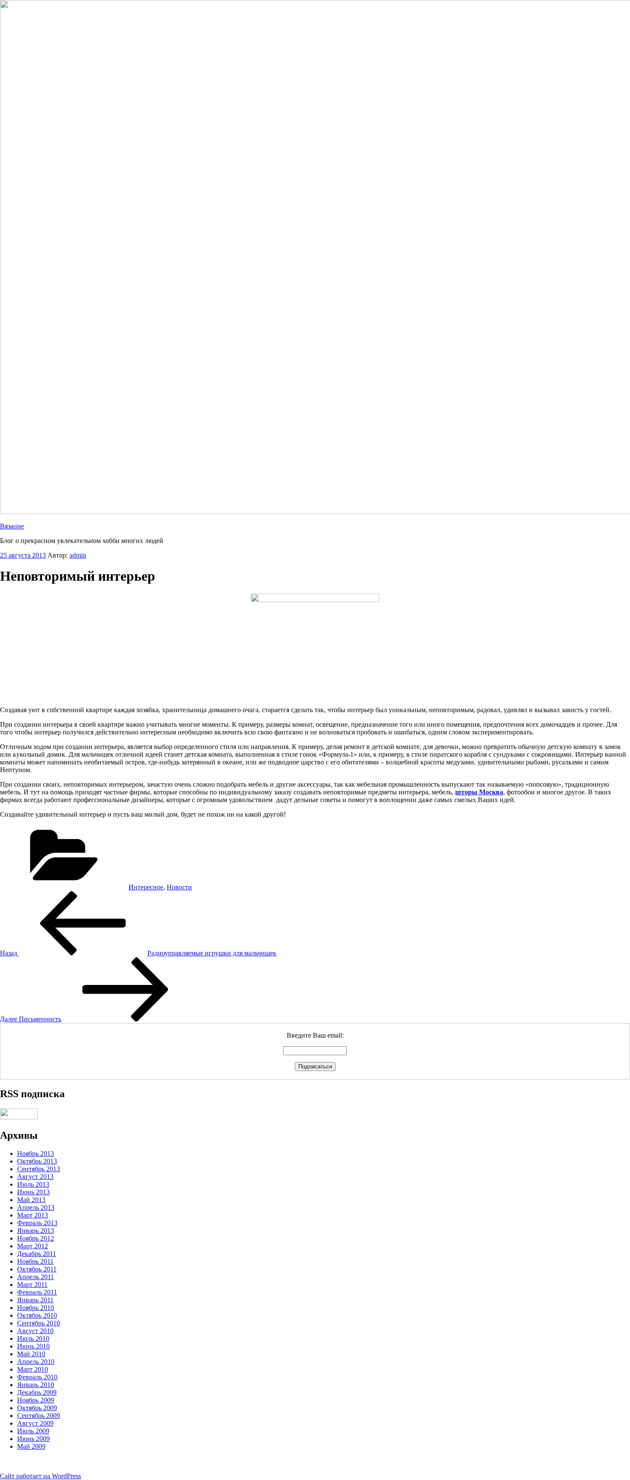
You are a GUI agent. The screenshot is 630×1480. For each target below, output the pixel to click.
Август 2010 (35, 1330)
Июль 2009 (33, 1431)
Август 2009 (35, 1423)
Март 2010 (32, 1369)
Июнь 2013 (33, 1192)
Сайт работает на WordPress (40, 1476)
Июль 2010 (33, 1338)
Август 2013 (35, 1176)
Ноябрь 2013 (35, 1153)
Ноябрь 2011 (35, 1261)
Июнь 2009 (33, 1438)
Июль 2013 (33, 1184)
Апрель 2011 (35, 1276)
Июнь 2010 (33, 1346)
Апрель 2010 (35, 1361)
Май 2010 (31, 1354)
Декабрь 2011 (36, 1253)
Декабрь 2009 (37, 1392)
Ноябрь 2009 (35, 1400)
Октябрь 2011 (37, 1269)
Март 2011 (32, 1284)
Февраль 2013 (37, 1222)
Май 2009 (31, 1446)
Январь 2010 (35, 1384)
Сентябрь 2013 (38, 1169)
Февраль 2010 (37, 1377)
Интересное (146, 887)
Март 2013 (32, 1215)
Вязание (12, 526)
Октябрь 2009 (37, 1407)
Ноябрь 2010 (35, 1307)
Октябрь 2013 (37, 1161)
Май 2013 (31, 1199)
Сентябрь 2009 (38, 1415)
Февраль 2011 (37, 1292)
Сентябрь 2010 (38, 1323)
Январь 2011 (35, 1300)
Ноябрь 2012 (35, 1238)
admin (77, 555)
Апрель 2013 (35, 1207)
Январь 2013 (35, 1230)
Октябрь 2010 (37, 1315)
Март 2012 (32, 1246)
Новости (179, 887)
